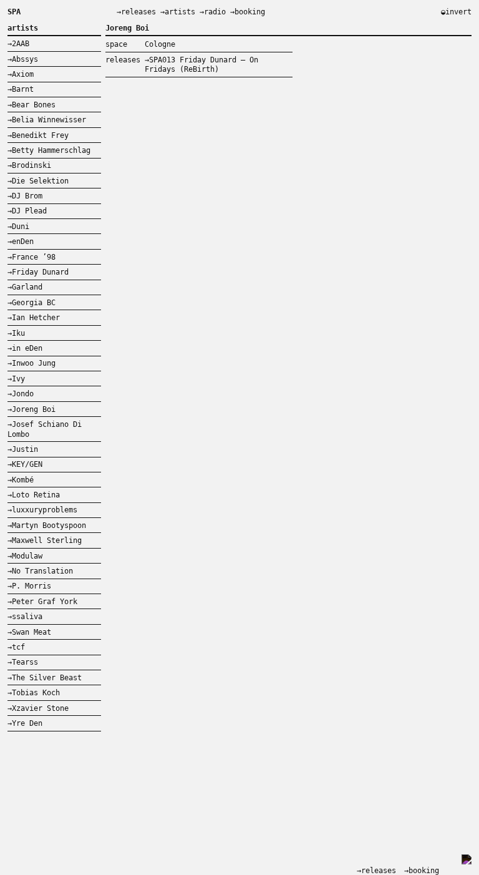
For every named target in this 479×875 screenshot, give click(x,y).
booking (250, 11)
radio (215, 11)
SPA (14, 11)
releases (138, 11)
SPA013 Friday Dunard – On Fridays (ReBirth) (201, 65)
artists (180, 11)
